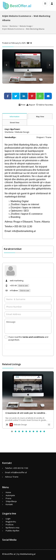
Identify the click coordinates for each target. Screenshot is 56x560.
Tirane (48, 137)
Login (8, 518)
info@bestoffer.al (19, 472)
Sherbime (13, 26)
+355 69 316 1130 (20, 468)
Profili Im (9, 524)
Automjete (10, 495)
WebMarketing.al (27, 554)
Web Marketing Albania (25, 144)
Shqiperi (40, 137)
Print (23, 104)
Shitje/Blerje (11, 501)
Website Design (26, 26)
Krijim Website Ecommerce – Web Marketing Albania (23, 29)
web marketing (16, 280)
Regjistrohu (11, 521)
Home (4, 26)
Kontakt (9, 504)
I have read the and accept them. (28, 338)
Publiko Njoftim (12, 530)
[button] (12, 431)
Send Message (28, 346)
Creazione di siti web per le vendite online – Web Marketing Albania (25, 414)
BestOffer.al (9, 554)
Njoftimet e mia (12, 527)
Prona (8, 498)
